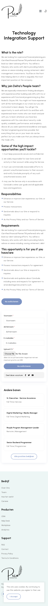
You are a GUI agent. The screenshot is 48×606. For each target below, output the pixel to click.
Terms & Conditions (10, 558)
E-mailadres (9, 338)
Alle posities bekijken (24, 456)
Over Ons (5, 488)
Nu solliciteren (11, 301)
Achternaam (9, 327)
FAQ (3, 545)
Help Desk (5, 521)
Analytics (5, 530)
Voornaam (8, 316)
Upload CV (9, 349)
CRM (3, 516)
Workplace (5, 525)
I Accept (14, 596)
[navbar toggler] (40, 11)
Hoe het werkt (7, 497)
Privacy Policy (7, 554)
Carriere (4, 501)
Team (4, 492)
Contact (5, 549)
